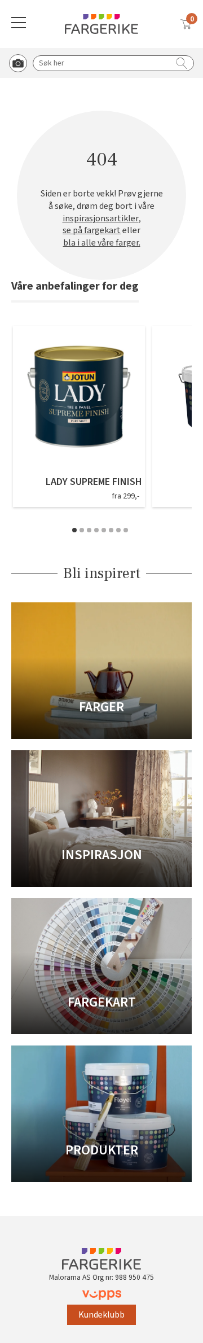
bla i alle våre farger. (101, 243)
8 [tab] (125, 530)
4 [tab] (96, 530)
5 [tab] (104, 530)
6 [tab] (111, 530)
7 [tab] (118, 530)
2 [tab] (82, 530)
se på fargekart (92, 231)
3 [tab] (89, 530)
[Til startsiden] (101, 24)
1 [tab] (74, 530)
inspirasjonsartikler (101, 219)
